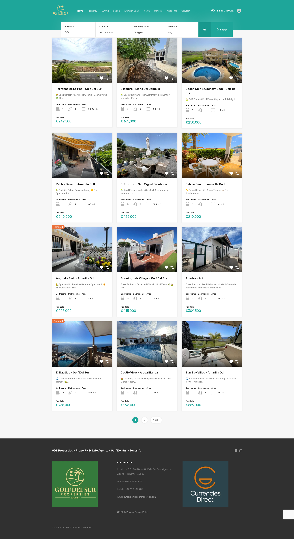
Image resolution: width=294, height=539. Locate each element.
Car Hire (158, 11)
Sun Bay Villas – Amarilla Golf (206, 372)
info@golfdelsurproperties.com (140, 496)
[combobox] (113, 33)
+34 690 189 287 (225, 10)
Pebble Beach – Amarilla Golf (75, 184)
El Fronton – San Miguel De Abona (144, 184)
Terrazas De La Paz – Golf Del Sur (79, 89)
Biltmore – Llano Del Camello (140, 89)
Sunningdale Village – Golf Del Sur (144, 278)
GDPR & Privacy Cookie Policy (133, 512)
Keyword (69, 26)
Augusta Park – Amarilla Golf (76, 278)
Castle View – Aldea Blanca (139, 372)
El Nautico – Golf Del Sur (72, 372)
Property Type (141, 26)
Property (92, 11)
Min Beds (172, 26)
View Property (82, 73)
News (147, 11)
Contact (185, 11)
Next (155, 420)
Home (80, 11)
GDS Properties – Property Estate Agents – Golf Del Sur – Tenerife (96, 450)
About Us (172, 11)
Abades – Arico (196, 278)
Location (104, 26)
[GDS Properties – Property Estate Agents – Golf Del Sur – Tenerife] (60, 18)
